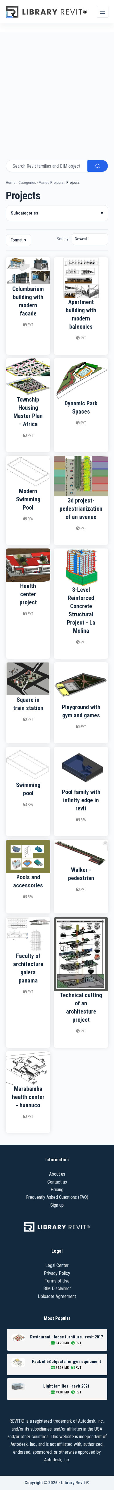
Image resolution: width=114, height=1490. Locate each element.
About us (57, 1174)
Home (10, 182)
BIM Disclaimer (57, 1288)
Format (18, 240)
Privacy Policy (57, 1273)
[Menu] (102, 12)
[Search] (97, 166)
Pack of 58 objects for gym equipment (66, 1361)
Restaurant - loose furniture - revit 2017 (66, 1337)
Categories (27, 182)
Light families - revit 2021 (66, 1386)
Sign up (57, 1205)
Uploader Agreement (57, 1296)
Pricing (57, 1189)
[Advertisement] (57, 92)
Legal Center (57, 1265)
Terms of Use (57, 1281)
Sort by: (63, 238)
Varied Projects (51, 182)
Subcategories (57, 213)
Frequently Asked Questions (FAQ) (57, 1197)
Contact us (57, 1182)
